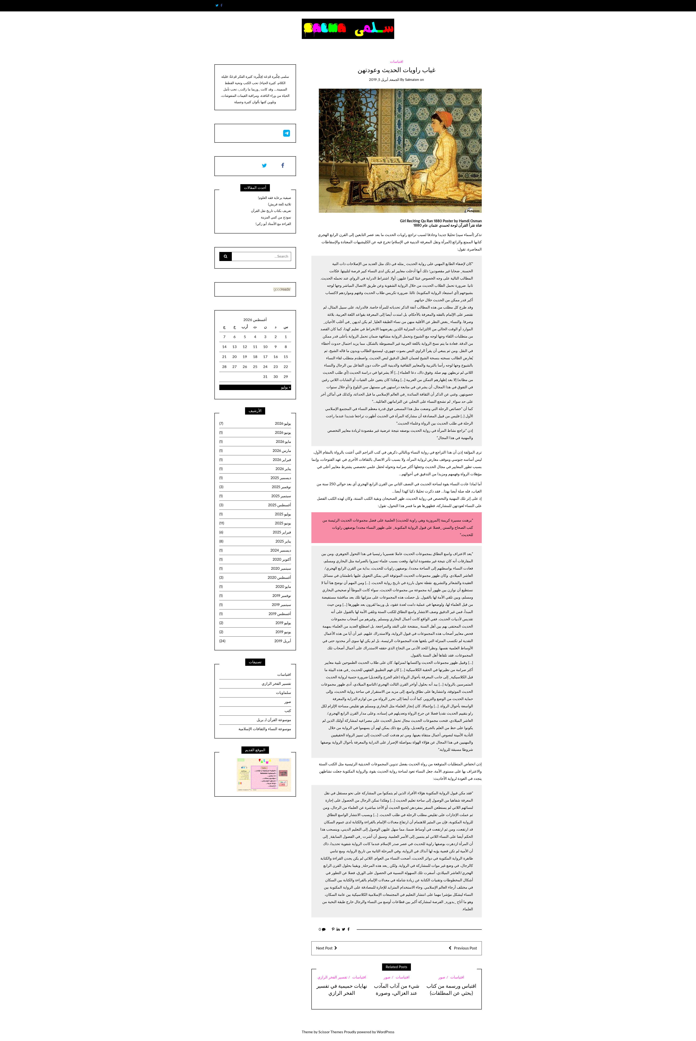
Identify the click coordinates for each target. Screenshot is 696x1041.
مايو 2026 (255, 442)
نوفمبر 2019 (255, 596)
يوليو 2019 (255, 623)
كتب (288, 711)
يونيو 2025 (255, 523)
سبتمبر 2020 (255, 568)
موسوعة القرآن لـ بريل (274, 720)
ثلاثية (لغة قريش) (279, 204)
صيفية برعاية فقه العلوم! (274, 197)
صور (441, 977)
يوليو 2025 (255, 514)
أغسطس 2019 (255, 614)
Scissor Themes (330, 1032)
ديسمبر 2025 (255, 478)
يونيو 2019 (255, 632)
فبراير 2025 (255, 532)
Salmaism (412, 80)
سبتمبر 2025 (255, 496)
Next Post (324, 948)
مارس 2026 (255, 451)
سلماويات (283, 693)
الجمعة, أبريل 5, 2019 (384, 80)
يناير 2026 (255, 469)
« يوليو (286, 387)
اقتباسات (396, 61)
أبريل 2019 (255, 641)
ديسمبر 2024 (255, 550)
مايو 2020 (255, 587)
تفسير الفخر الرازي (332, 977)
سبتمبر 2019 (255, 605)
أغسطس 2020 (255, 578)
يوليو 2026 (255, 423)
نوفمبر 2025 (255, 487)
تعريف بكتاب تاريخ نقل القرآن (271, 210)
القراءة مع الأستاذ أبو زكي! (273, 223)
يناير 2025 (255, 541)
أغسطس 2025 (255, 505)
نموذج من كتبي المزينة (276, 217)
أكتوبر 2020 (255, 559)
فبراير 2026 (255, 460)
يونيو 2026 (255, 432)
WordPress (385, 1032)
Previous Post (465, 948)
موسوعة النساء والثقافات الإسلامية (265, 729)
